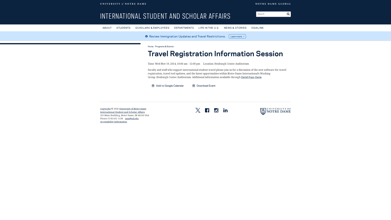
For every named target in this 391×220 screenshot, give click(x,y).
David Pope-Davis (251, 77)
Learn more (236, 36)
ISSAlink (257, 27)
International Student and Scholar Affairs (165, 16)
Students (123, 27)
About (107, 27)
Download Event (206, 85)
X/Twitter (199, 111)
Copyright (105, 108)
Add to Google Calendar (169, 85)
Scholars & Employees (152, 27)
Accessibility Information (113, 121)
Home (150, 46)
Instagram (217, 111)
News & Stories (235, 27)
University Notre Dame (123, 4)
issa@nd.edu (132, 118)
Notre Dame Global (266, 4)
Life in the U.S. (209, 27)
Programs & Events (164, 46)
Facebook (208, 111)
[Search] (288, 14)
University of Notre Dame (132, 108)
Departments (184, 27)
